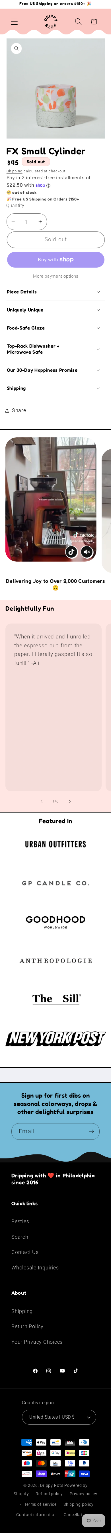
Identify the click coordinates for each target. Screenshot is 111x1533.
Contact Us (25, 1252)
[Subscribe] (91, 1131)
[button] (14, 22)
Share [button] (19, 410)
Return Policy (27, 1326)
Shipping (14, 171)
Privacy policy (83, 1493)
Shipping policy (78, 1504)
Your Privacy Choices (37, 1342)
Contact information (36, 1514)
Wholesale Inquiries (35, 1268)
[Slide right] (69, 801)
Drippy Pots (51, 1485)
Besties (20, 1221)
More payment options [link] (56, 276)
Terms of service (40, 1504)
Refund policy (49, 1493)
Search (19, 1237)
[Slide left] (41, 801)
